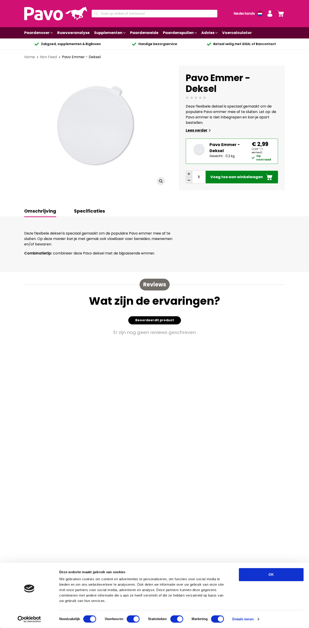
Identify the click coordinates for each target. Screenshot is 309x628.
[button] (270, 14)
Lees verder (196, 130)
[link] (281, 14)
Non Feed (49, 57)
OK (271, 574)
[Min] (189, 180)
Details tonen (242, 619)
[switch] (133, 619)
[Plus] (189, 174)
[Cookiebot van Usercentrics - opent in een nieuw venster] (29, 619)
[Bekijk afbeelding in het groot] (161, 181)
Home (30, 57)
